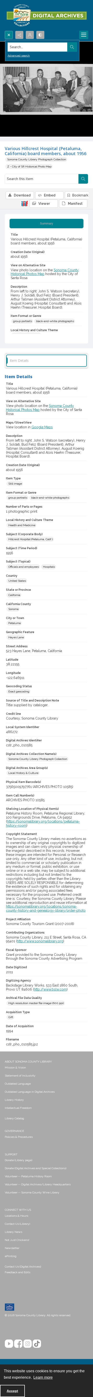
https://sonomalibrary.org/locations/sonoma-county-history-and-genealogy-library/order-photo (46, 908)
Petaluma (14, 623)
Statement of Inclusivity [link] (20, 1075)
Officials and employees (23, 566)
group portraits (22, 321)
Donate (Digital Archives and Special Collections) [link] (35, 1168)
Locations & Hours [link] (16, 1215)
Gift (10, 1017)
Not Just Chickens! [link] (17, 1240)
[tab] (46, 223)
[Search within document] (83, 179)
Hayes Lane (16, 637)
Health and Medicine (21, 525)
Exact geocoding (18, 691)
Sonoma (13, 609)
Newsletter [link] (12, 1248)
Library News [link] (13, 1232)
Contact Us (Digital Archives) (23, 1266)
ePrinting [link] (10, 1256)
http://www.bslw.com (50, 989)
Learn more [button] (43, 1377)
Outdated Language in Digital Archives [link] (30, 1091)
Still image (15, 483)
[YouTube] (9, 1344)
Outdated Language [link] (18, 1083)
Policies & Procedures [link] (19, 1137)
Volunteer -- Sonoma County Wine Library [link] (32, 1192)
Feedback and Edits (17, 1272)
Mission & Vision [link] (15, 1067)
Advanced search (19, 55)
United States (17, 580)
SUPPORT (11, 1154)
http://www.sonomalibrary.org (40, 941)
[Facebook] (18, 1344)
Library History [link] (14, 1099)
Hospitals (49, 566)
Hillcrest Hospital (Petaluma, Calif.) (30, 539)
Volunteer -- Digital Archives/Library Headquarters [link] (38, 1184)
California (14, 595)
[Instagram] (27, 1344)
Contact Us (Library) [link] (17, 1223)
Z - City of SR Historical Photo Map (29, 166)
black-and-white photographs (55, 321)
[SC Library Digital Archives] (46, 15)
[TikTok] (37, 1344)
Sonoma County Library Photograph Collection (36, 159)
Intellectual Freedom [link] (18, 1108)
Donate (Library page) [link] (18, 1160)
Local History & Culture (23, 773)
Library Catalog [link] (14, 1118)
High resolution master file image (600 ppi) (36, 1003)
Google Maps (42, 427)
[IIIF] (24, 203)
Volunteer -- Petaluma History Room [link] (28, 1176)
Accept (12, 1391)
